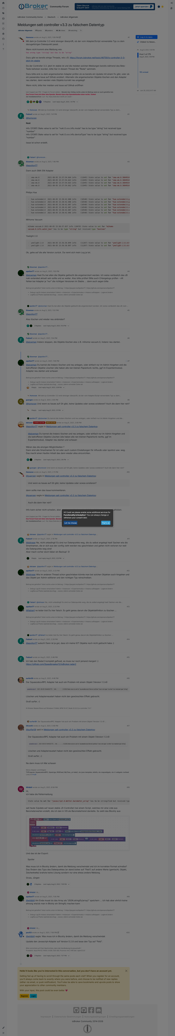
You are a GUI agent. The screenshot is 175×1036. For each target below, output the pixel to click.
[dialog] (87, 518)
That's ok (106, 523)
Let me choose (70, 523)
